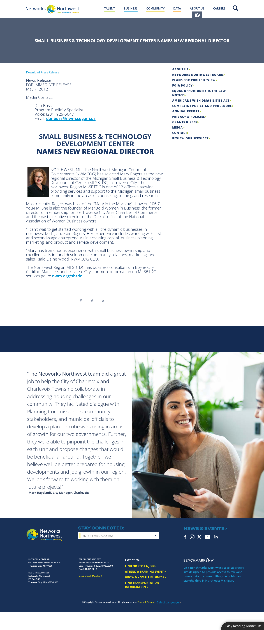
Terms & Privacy (146, 602)
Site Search (235, 8)
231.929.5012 (90, 569)
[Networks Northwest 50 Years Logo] (52, 9)
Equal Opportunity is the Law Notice (199, 93)
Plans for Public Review (194, 80)
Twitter (199, 537)
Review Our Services (190, 138)
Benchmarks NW (199, 560)
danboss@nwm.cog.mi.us (71, 118)
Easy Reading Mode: (243, 626)
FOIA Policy (182, 85)
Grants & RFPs (184, 122)
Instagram (192, 537)
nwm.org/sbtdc (67, 275)
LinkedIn (216, 537)
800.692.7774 (102, 562)
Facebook (185, 537)
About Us (180, 69)
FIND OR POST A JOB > (140, 566)
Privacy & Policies (188, 117)
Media (177, 127)
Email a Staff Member (90, 575)
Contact (179, 133)
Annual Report (185, 111)
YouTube (207, 537)
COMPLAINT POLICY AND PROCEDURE (202, 106)
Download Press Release (42, 72)
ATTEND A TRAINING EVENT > (145, 572)
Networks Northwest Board (197, 75)
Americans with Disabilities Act (201, 101)
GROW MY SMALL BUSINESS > (145, 577)
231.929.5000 (106, 565)
